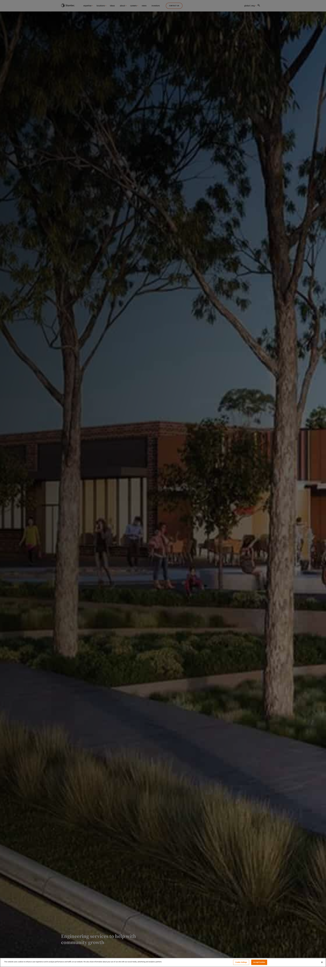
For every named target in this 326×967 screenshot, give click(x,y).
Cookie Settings (241, 962)
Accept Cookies (259, 962)
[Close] (322, 962)
